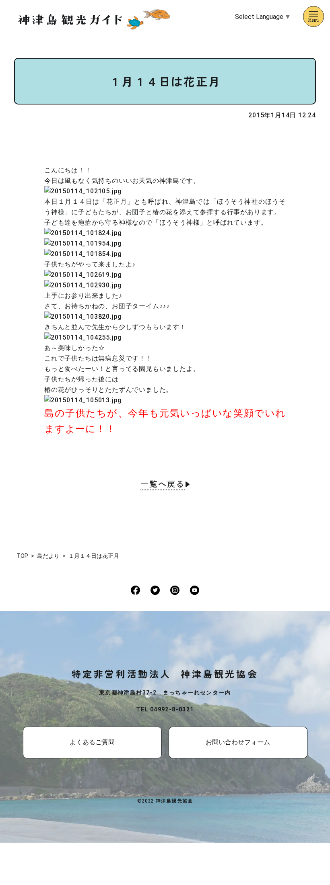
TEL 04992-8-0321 (165, 709)
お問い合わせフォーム (238, 742)
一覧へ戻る (162, 485)
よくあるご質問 (92, 742)
